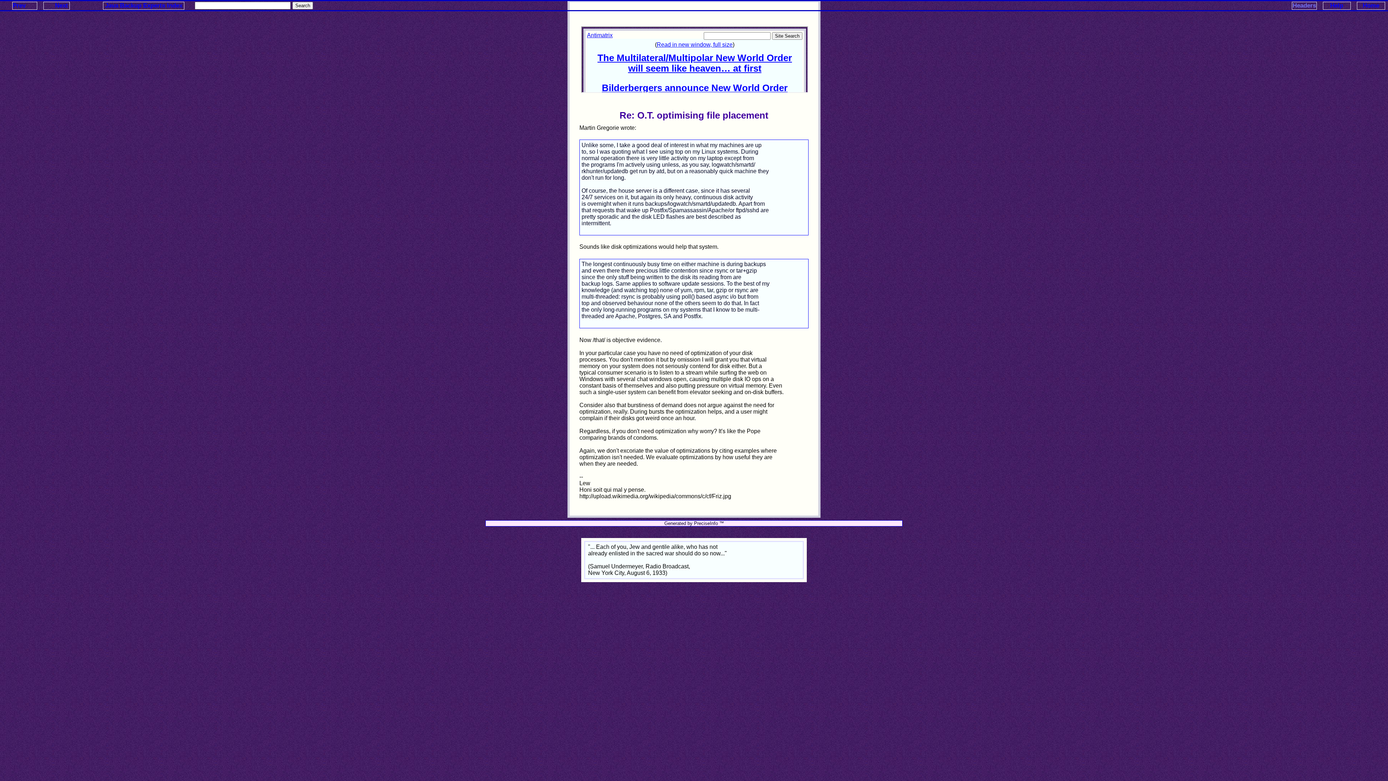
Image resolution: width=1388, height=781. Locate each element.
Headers (1304, 5)
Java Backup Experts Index (144, 5)
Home (1371, 5)
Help (1336, 5)
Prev (19, 5)
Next (61, 5)
